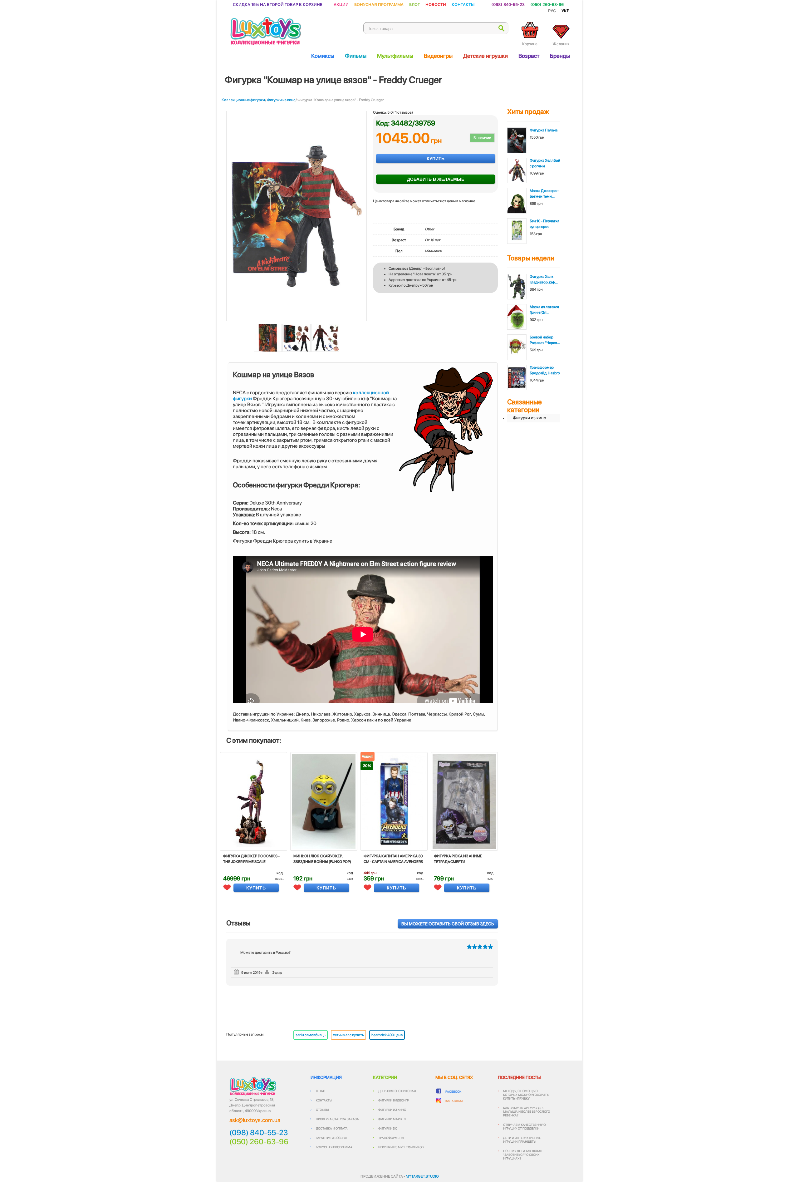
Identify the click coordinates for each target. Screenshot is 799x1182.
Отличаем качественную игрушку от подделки (524, 1126)
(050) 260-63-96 (547, 4)
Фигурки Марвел (392, 1119)
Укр (565, 10)
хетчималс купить (348, 1035)
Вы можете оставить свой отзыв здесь (447, 923)
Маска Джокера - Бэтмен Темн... (544, 194)
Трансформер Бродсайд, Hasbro (545, 370)
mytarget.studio (422, 1176)
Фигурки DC (387, 1128)
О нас (320, 1091)
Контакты (463, 4)
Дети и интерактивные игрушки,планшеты (522, 1139)
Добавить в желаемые (435, 179)
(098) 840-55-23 (508, 4)
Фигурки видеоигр (393, 1100)
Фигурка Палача (543, 130)
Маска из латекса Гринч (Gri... (544, 310)
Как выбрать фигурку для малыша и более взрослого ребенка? (526, 1111)
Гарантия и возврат (332, 1138)
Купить (435, 158)
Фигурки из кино (281, 100)
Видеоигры (438, 55)
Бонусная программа (379, 4)
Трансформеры (391, 1138)
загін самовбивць (311, 1035)
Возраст (528, 55)
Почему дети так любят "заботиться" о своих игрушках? (523, 1154)
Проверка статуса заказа (337, 1119)
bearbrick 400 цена (387, 1035)
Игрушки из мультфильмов (401, 1147)
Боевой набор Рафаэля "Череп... (545, 340)
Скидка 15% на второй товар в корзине (277, 4)
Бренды (560, 55)
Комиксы (322, 55)
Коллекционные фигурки (243, 100)
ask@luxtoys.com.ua (254, 1120)
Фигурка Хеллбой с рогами (545, 163)
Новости (435, 4)
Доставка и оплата (332, 1128)
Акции (341, 4)
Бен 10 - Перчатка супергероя (544, 224)
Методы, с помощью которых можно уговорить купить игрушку (526, 1094)
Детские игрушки (485, 55)
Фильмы (355, 55)
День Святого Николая (397, 1091)
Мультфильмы (395, 55)
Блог (414, 4)
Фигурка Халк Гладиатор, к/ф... (544, 279)
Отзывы (322, 1109)
